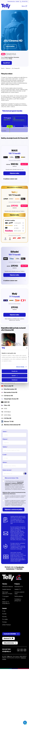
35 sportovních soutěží (14, 235)
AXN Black (7, 412)
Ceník (3, 599)
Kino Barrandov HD (10, 389)
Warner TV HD (9, 421)
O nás (3, 611)
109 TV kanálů (14, 255)
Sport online (21, 559)
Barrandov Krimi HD (10, 392)
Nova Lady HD (8, 386)
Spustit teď (6, 63)
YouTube (19, 569)
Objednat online (14, 173)
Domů (2, 68)
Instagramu (10, 569)
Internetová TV (18, 586)
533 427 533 (6, 649)
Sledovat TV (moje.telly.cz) (6, 602)
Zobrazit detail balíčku (14, 160)
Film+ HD (7, 405)
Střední (15, 251)
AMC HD (7, 402)
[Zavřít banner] (26, 347)
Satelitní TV (17, 589)
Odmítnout (14, 380)
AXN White (7, 415)
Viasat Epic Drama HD (11, 399)
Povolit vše (14, 371)
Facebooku (20, 567)
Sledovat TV (7, 638)
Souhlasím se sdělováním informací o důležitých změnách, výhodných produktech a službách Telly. (15, 497)
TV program (5, 596)
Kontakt (17, 1)
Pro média (5, 619)
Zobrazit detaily (20, 366)
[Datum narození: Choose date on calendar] (25, 473)
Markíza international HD (12, 425)
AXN (5, 408)
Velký (14, 192)
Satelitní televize (6, 589)
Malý (14, 293)
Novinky (4, 616)
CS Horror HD (8, 395)
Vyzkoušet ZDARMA (10, 634)
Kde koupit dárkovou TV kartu (7, 592)
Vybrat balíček (10, 46)
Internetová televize (7, 586)
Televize (8, 68)
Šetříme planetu (18, 596)
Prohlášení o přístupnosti (17, 599)
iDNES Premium (6, 625)
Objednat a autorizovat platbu (13, 509)
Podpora (17, 584)
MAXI (14, 150)
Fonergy (4, 622)
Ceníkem (7, 484)
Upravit (14, 375)
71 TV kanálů (14, 297)
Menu (23, 6)
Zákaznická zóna (11, 1)
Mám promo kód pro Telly (11, 478)
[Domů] (5, 6)
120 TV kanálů (14, 195)
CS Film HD (7, 418)
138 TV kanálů (14, 153)
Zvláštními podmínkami (16, 483)
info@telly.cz (6, 651)
